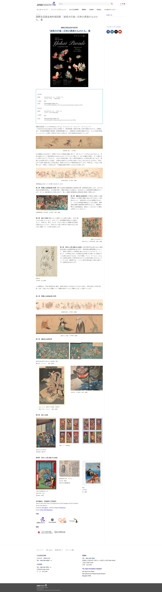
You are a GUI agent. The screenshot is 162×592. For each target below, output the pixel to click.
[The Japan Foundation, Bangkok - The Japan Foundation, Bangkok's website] (46, 4)
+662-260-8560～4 (46, 560)
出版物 (91, 10)
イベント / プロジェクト (58, 10)
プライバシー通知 (69, 550)
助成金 (99, 10)
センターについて (42, 10)
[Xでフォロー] (116, 32)
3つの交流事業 (74, 10)
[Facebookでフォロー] (108, 32)
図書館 (84, 10)
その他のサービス (109, 10)
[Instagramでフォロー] (112, 32)
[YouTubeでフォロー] (120, 32)
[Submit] (111, 3)
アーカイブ (38, 14)
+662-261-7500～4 (45, 567)
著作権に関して (59, 550)
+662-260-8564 (90, 558)
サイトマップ (40, 550)
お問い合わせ (49, 550)
